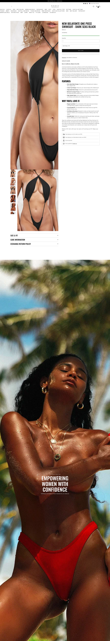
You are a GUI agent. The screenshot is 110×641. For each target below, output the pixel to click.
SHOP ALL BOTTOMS (78, 9)
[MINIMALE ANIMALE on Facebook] (83, 3)
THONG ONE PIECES (35, 11)
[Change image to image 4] (13, 198)
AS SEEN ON (53, 12)
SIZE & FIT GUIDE (66, 60)
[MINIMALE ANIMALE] (55, 6)
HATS (49, 9)
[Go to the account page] (96, 6)
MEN (46, 9)
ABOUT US (31, 12)
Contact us (74, 143)
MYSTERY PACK (15, 12)
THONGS (2, 11)
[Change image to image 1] (13, 173)
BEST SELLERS (20, 9)
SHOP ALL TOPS (61, 9)
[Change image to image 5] (13, 207)
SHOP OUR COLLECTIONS (58, 11)
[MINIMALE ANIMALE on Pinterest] (85, 3)
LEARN (26, 12)
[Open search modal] (93, 6)
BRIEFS (7, 11)
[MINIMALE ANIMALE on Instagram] (87, 3)
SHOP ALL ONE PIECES (23, 11)
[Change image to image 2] (13, 182)
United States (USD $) (95, 3)
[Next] (12, 6)
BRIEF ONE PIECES (46, 11)
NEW (14, 9)
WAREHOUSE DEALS (30, 9)
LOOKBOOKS (45, 12)
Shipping (64, 57)
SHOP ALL (2, 9)
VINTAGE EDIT (39, 9)
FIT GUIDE (38, 12)
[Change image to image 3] (13, 190)
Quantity (64, 38)
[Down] (13, 215)
